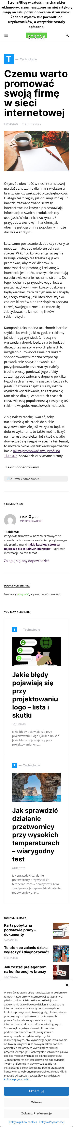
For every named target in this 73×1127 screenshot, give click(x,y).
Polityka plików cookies (23, 1122)
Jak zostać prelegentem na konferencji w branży (25, 969)
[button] (67, 985)
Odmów (36, 1102)
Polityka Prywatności (51, 1122)
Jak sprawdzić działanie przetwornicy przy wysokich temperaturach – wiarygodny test (36, 835)
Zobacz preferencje (36, 1113)
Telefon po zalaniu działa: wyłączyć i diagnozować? (26, 949)
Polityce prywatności (16, 1079)
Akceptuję (36, 1091)
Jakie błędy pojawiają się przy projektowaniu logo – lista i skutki (35, 695)
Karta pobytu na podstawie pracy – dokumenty (20, 930)
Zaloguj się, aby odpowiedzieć (26, 561)
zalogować (23, 594)
